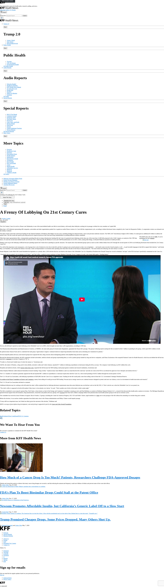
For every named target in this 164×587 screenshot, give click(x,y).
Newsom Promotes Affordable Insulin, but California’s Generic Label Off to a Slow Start (62, 506)
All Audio (6, 96)
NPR (156, 236)
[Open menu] (0, 14)
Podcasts (5, 533)
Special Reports (7, 98)
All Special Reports (8, 131)
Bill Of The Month (12, 114)
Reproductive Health (12, 158)
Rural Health (10, 162)
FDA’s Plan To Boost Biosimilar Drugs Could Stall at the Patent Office (49, 492)
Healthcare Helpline (12, 85)
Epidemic (9, 95)
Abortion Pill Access (9, 184)
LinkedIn (5, 554)
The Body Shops (11, 119)
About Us (6, 539)
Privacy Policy (7, 579)
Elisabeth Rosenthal (7, 525)
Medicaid (9, 171)
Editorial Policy (7, 578)
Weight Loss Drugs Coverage (11, 181)
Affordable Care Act (12, 168)
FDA (19, 416)
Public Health (7, 45)
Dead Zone (10, 125)
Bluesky (5, 558)
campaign (8, 359)
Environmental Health (13, 64)
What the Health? (11, 84)
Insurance (9, 152)
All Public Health (8, 66)
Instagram (6, 550)
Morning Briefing (8, 536)
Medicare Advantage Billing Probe (12, 178)
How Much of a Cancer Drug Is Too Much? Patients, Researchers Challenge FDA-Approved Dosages (70, 477)
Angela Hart (5, 512)
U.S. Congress (25, 416)
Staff (4, 542)
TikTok (5, 560)
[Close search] (1, 18)
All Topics (6, 174)
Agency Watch (11, 40)
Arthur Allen (5, 485)
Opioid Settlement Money (10, 183)
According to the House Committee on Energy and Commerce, (17, 379)
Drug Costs (11, 416)
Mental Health (11, 166)
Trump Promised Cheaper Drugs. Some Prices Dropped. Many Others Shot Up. (55, 519)
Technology (10, 160)
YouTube (5, 552)
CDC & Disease (11, 63)
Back (5, 27)
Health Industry (11, 155)
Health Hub (10, 90)
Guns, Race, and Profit (13, 122)
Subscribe (2, 10)
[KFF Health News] (9, 8)
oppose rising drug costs (27, 368)
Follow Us (8, 10)
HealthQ (9, 92)
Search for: (3, 15)
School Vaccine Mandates (10, 180)
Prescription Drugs (12, 154)
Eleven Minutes (11, 130)
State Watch (10, 42)
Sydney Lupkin (6, 218)
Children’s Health (11, 172)
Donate (14, 10)
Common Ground (11, 116)
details (152, 238)
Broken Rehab (11, 123)
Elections (9, 149)
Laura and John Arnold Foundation (61, 404)
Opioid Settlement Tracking (14, 128)
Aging (8, 165)
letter (98, 395)
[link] (3, 222)
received (62, 392)
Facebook (6, 555)
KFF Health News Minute (14, 87)
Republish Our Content (9, 543)
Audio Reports (7, 67)
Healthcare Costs (11, 151)
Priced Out (10, 120)
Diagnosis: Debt (11, 117)
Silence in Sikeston (12, 93)
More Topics (6, 133)
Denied (9, 127)
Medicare (9, 169)
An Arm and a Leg (12, 88)
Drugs (16, 416)
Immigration (10, 157)
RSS (4, 561)
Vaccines (9, 61)
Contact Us (3, 432)
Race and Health (11, 163)
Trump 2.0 (6, 24)
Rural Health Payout (12, 43)
